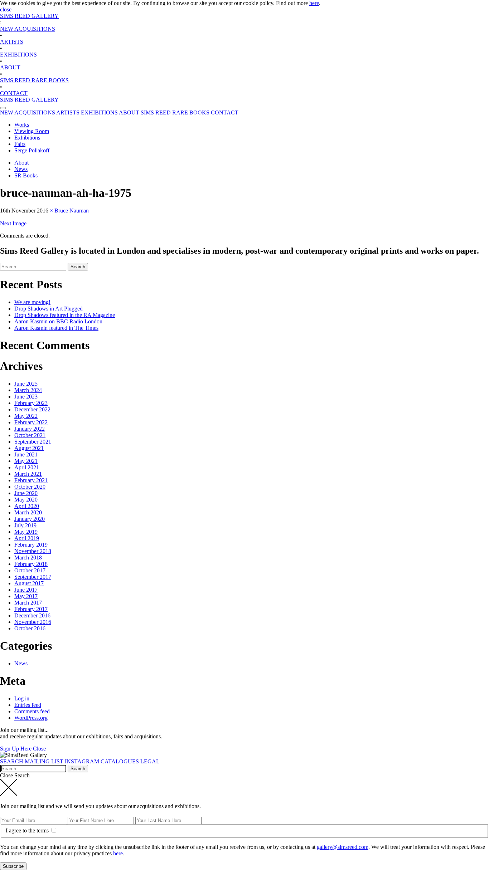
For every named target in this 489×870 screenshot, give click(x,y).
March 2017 (28, 603)
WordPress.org (31, 718)
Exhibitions (27, 138)
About (21, 163)
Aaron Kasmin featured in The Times (56, 328)
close (5, 9)
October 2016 (29, 628)
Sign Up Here (16, 749)
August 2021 (29, 448)
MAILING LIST (44, 761)
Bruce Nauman (71, 210)
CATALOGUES (120, 761)
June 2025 (26, 384)
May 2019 (26, 532)
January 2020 (29, 519)
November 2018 (32, 551)
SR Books (26, 175)
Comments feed (32, 711)
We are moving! (32, 302)
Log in (21, 698)
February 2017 (31, 609)
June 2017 (26, 590)
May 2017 (26, 596)
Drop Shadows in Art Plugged (48, 309)
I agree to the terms (28, 830)
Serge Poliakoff (31, 150)
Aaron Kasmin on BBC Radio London (58, 321)
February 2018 (31, 564)
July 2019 (25, 525)
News (21, 169)
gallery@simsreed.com (342, 847)
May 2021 (26, 461)
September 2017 (32, 577)
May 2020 (26, 500)
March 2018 (28, 557)
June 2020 (26, 493)
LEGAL (150, 761)
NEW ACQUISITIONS (27, 29)
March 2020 (28, 512)
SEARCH (11, 761)
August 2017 (29, 583)
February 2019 (31, 545)
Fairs (19, 144)
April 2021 (26, 467)
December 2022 (32, 409)
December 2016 (32, 615)
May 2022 (26, 416)
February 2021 (31, 480)
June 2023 (26, 397)
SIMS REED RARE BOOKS (34, 80)
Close (39, 749)
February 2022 (31, 422)
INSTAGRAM (82, 761)
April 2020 (26, 506)
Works (21, 125)
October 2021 (29, 435)
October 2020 (29, 487)
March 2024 (28, 390)
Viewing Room (31, 131)
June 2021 (26, 454)
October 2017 (29, 570)
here (314, 3)
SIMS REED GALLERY (29, 16)
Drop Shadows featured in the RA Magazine (64, 315)
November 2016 (32, 622)
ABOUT (10, 67)
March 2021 (28, 474)
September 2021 (32, 442)
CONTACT (14, 93)
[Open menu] (3, 108)
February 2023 (31, 403)
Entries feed (27, 705)
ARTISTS (11, 42)
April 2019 (26, 538)
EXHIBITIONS (18, 55)
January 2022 (29, 429)
